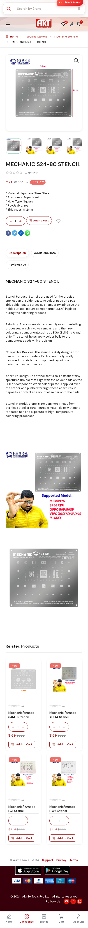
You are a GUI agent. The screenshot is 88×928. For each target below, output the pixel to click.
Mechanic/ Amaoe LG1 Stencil (21, 809)
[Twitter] (15, 235)
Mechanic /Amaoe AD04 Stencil (62, 715)
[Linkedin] (21, 235)
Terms (73, 860)
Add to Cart (24, 744)
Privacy (61, 860)
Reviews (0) (17, 265)
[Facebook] (9, 235)
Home (14, 36)
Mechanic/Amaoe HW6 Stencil (62, 809)
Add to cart (41, 220)
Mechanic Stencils (66, 36)
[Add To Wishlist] (58, 220)
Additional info (45, 253)
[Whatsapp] (27, 235)
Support (47, 860)
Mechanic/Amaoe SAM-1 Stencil (21, 715)
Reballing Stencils (36, 36)
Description (17, 253)
